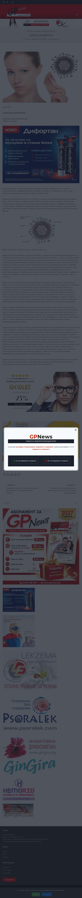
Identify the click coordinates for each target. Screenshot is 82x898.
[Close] (76, 430)
